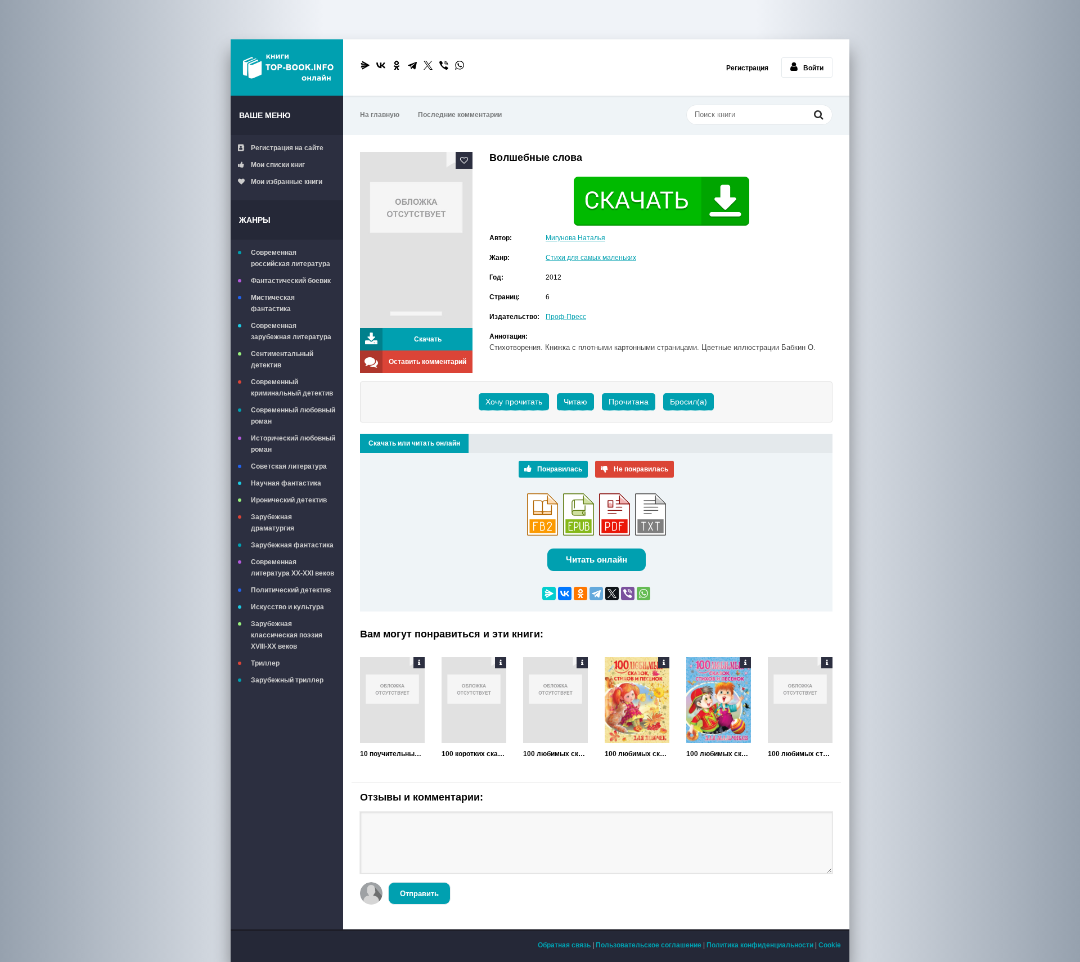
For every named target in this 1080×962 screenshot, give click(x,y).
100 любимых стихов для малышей (800, 754)
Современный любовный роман (293, 415)
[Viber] (444, 65)
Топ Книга (287, 67)
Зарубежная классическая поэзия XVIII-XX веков (286, 635)
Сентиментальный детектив (282, 359)
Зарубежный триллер (287, 680)
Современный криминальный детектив (292, 387)
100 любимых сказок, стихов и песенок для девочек (637, 754)
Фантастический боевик (291, 281)
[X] (428, 65)
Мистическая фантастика (273, 303)
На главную (379, 115)
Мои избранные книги (286, 182)
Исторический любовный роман (293, 443)
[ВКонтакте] (381, 65)
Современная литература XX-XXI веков (292, 567)
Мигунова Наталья (575, 238)
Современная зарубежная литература (291, 331)
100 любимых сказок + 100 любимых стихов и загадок (555, 754)
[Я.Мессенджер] (365, 65)
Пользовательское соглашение (648, 945)
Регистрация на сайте (287, 148)
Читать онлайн (596, 559)
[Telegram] (412, 65)
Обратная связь (564, 945)
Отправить (419, 893)
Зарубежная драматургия (272, 522)
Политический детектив (291, 590)
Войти (813, 68)
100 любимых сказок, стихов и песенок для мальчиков (718, 754)
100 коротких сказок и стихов (474, 754)
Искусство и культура (287, 607)
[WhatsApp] (459, 65)
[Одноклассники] (396, 65)
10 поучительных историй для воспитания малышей (392, 754)
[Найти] (818, 116)
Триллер (265, 663)
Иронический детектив (289, 500)
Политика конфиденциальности (759, 945)
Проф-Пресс (566, 317)
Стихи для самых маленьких (591, 258)
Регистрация (747, 68)
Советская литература (289, 466)
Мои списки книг (278, 165)
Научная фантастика (286, 483)
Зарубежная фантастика (292, 545)
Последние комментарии (460, 115)
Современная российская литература (290, 258)
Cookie (829, 945)
